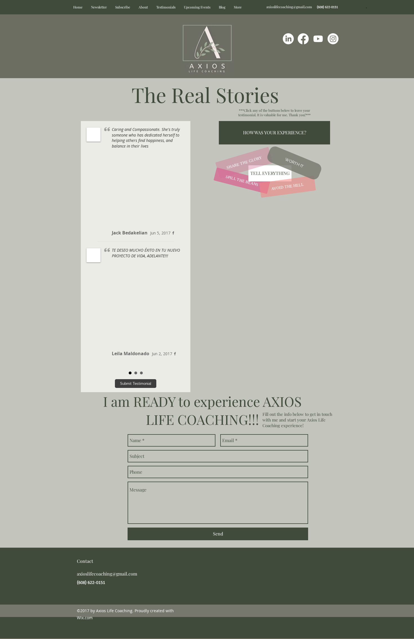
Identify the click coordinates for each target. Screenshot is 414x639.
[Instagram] (333, 38)
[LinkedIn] (288, 38)
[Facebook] (303, 38)
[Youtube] (318, 38)
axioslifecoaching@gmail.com (289, 7)
